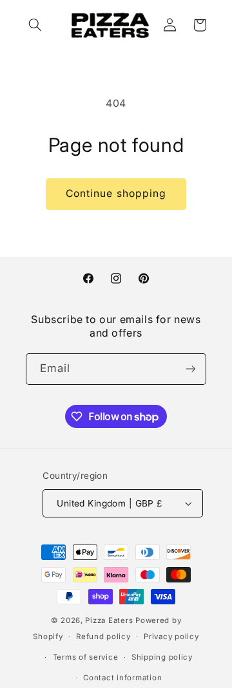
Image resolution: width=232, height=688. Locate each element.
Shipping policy (162, 657)
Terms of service (86, 657)
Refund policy (103, 636)
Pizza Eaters (109, 620)
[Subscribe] (191, 369)
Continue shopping (116, 193)
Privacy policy (171, 636)
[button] (35, 25)
